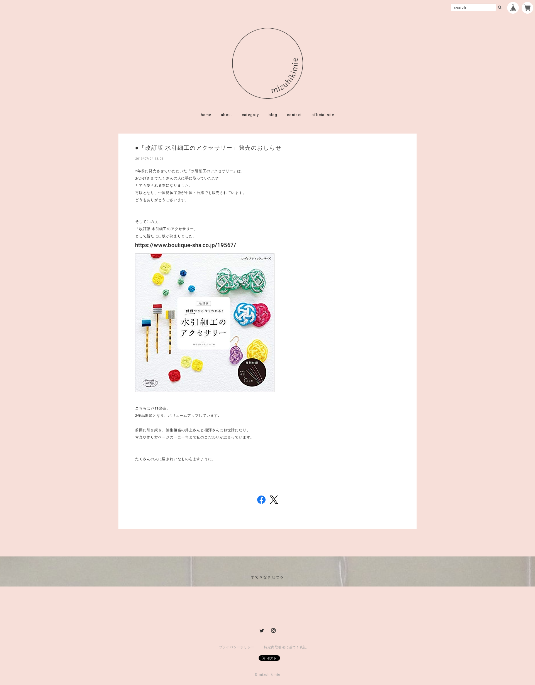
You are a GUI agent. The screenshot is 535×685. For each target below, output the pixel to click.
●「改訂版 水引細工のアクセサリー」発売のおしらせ (208, 147)
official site (323, 115)
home (206, 115)
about (226, 115)
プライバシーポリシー (237, 647)
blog (273, 115)
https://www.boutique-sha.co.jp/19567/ (185, 245)
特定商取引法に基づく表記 (285, 647)
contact (294, 115)
